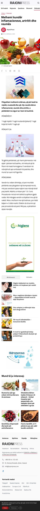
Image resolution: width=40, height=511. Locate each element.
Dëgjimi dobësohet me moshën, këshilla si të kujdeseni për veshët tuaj (24, 285)
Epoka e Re (27, 490)
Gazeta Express (14, 483)
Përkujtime (33, 438)
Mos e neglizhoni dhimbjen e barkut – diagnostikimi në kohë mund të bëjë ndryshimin (25, 297)
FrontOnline (6, 493)
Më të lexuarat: (11, 277)
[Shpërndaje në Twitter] (6, 71)
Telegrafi (5, 483)
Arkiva (32, 448)
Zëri (23, 483)
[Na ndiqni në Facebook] (3, 471)
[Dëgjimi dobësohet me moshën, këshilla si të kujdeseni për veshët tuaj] (7, 287)
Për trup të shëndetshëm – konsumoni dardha (22, 320)
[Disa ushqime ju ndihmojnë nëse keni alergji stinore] (7, 312)
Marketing (24, 448)
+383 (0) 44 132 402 (11, 459)
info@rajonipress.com (12, 466)
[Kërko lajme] (38, 3)
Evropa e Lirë (16, 486)
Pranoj (5, 508)
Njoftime (15, 438)
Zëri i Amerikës (31, 483)
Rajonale (13, 8)
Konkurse (5, 438)
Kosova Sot (18, 490)
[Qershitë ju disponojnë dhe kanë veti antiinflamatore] (10, 416)
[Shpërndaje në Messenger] (10, 71)
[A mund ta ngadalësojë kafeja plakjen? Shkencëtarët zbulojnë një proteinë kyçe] (7, 336)
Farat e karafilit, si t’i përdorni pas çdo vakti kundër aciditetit (29, 426)
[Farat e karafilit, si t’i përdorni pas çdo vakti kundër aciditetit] (29, 416)
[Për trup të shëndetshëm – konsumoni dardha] (7, 324)
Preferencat (13, 508)
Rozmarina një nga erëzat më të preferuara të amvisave (10, 395)
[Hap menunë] (2, 3)
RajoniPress (10, 29)
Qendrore (21, 8)
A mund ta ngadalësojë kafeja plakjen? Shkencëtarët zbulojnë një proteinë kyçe (25, 334)
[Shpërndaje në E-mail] (14, 71)
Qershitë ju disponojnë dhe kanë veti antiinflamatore (10, 426)
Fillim (3, 13)
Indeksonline (6, 486)
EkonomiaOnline (7, 490)
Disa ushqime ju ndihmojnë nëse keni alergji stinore (24, 308)
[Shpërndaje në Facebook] (2, 71)
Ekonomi (29, 8)
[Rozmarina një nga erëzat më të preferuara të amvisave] (10, 385)
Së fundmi (4, 8)
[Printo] (18, 71)
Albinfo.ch (26, 486)
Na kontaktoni (14, 448)
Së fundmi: (29, 277)
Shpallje (24, 438)
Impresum (5, 448)
